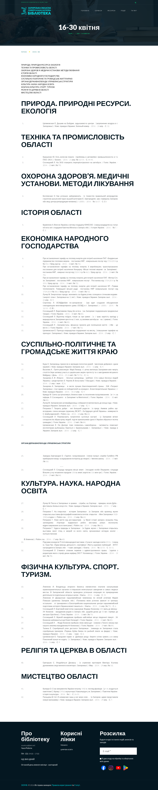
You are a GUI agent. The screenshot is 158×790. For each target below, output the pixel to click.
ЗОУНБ (24, 785)
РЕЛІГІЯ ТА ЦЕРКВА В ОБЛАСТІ (35, 90)
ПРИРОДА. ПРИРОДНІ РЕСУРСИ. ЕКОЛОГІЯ (40, 65)
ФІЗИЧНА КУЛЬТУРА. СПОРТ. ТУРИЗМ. (38, 87)
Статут (77, 785)
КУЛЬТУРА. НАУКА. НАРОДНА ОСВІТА (37, 84)
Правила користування (62, 785)
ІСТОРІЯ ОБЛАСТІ (29, 73)
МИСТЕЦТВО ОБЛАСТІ (31, 92)
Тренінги (63, 745)
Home (70, 33)
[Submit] (135, 751)
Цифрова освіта (66, 749)
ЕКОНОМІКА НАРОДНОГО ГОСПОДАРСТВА (40, 76)
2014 (78, 33)
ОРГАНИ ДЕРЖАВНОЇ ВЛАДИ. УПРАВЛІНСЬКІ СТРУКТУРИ (47, 81)
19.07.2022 (24, 52)
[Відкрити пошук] (136, 3)
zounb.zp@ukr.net (28, 745)
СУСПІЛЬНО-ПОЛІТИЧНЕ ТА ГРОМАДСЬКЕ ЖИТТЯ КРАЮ (46, 79)
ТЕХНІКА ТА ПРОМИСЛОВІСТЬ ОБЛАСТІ (39, 67)
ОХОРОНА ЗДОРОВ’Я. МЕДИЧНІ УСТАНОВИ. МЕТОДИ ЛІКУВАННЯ (50, 70)
